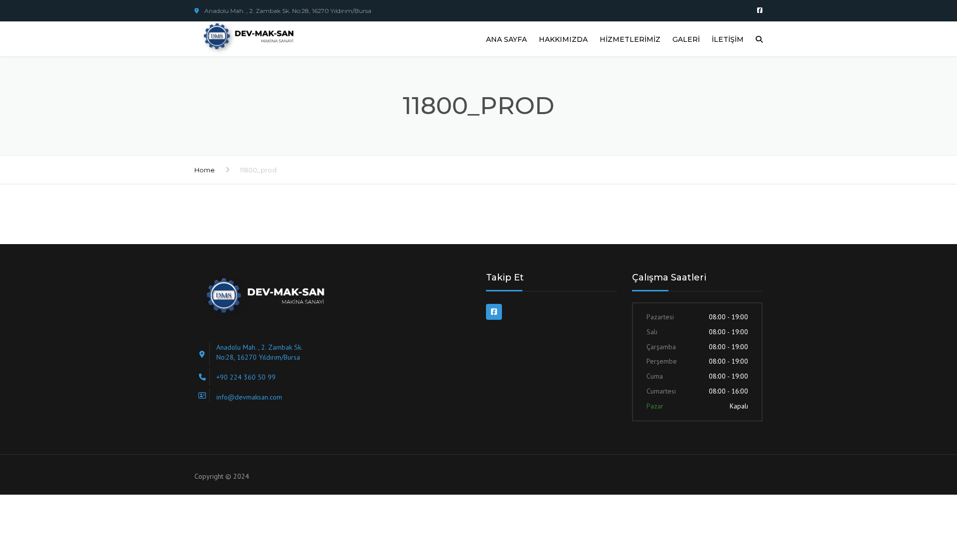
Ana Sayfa (506, 39)
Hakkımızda (563, 39)
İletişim (728, 39)
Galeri (686, 39)
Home (204, 170)
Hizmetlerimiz (630, 39)
